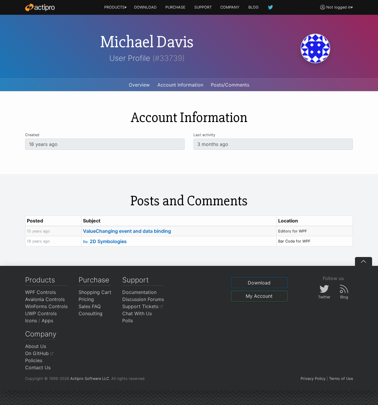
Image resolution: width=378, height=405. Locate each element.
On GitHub (37, 353)
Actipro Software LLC (89, 378)
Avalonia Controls (45, 299)
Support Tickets (141, 306)
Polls (127, 320)
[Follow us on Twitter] (271, 7)
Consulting (90, 313)
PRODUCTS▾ (115, 7)
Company (40, 334)
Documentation (139, 292)
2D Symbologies (105, 241)
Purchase (94, 280)
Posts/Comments (230, 85)
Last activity (204, 135)
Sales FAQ (90, 306)
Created (32, 135)
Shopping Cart (95, 292)
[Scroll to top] (363, 261)
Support (135, 280)
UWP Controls (41, 313)
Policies (33, 360)
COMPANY (229, 7)
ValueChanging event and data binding (127, 231)
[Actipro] (40, 7)
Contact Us (37, 367)
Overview (139, 85)
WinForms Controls (46, 306)
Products (40, 280)
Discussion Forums (143, 299)
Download (259, 283)
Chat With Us (137, 313)
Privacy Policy (313, 378)
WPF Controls (40, 292)
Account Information (180, 85)
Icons (31, 320)
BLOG (253, 7)
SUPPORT (203, 7)
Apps (47, 320)
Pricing (86, 299)
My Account (259, 296)
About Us (35, 346)
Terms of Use (341, 378)
